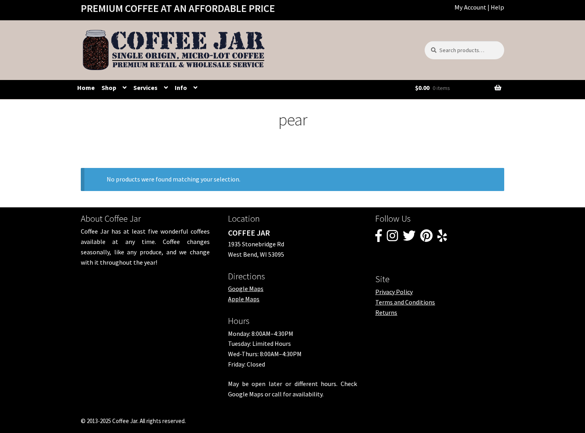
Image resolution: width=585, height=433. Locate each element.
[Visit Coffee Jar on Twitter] (409, 238)
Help (497, 7)
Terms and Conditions (405, 302)
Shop (108, 88)
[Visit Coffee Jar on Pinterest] (426, 238)
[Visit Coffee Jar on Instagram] (392, 238)
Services (145, 88)
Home (86, 88)
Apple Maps (243, 299)
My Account (470, 7)
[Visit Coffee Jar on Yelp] (442, 238)
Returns (386, 312)
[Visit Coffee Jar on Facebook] (378, 238)
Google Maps (245, 289)
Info (181, 88)
